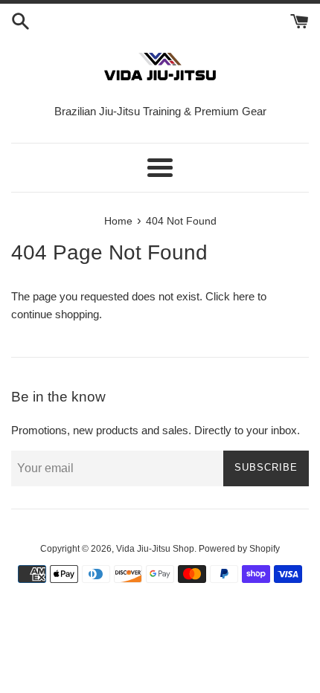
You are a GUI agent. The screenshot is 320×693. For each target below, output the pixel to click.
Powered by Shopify (239, 549)
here (244, 296)
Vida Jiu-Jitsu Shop (155, 549)
